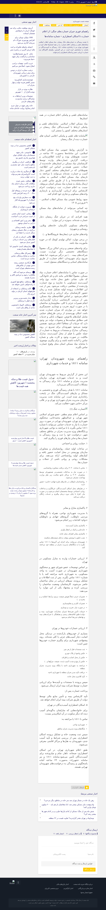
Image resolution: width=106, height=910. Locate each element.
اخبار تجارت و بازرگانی (85, 888)
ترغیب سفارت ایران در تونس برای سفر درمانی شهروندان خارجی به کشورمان (22, 73)
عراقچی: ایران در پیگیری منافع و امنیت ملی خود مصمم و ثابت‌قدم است (23, 164)
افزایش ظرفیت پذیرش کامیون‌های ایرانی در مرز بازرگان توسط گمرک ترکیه (23, 127)
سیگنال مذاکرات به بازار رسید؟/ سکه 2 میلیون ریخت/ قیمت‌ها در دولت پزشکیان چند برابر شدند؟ (22, 413)
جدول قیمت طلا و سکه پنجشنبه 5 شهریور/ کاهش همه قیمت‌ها (22, 382)
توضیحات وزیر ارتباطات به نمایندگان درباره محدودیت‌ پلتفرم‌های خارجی (24, 98)
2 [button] (34, 121)
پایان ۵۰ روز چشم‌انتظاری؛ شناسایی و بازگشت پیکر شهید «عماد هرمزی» (23, 56)
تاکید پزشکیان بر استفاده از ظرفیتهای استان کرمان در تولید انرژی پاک (23, 291)
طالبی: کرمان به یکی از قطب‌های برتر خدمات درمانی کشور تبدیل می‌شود (24, 239)
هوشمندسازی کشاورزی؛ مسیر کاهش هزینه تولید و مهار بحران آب (23, 82)
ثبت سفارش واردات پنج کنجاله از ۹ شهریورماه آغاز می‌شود (24, 200)
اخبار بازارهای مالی (62, 884)
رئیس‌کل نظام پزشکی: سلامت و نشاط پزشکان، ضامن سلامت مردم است (23, 256)
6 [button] (34, 133)
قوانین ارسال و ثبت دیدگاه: (82, 864)
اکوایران (75, 787)
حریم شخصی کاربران (52, 888)
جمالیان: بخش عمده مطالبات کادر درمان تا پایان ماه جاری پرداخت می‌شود (23, 183)
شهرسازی (76, 21)
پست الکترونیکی (59, 854)
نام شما (91, 854)
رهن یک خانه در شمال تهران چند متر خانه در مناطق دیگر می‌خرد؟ (69, 800)
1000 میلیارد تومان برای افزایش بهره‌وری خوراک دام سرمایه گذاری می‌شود (24, 40)
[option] (22, 125)
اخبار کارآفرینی (68, 888)
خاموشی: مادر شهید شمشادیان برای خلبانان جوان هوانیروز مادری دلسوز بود (24, 155)
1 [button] (34, 119)
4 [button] (34, 127)
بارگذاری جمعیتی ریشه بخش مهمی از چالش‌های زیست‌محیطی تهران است (24, 265)
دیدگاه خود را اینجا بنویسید (84, 843)
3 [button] (34, 124)
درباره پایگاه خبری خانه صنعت (83, 884)
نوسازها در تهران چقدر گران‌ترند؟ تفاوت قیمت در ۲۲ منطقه (71, 818)
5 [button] (34, 130)
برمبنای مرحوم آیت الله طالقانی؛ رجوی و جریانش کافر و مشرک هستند (22, 275)
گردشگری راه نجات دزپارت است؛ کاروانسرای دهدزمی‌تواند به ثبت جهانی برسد (22, 174)
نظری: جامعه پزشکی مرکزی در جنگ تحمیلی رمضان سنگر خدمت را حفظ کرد (23, 230)
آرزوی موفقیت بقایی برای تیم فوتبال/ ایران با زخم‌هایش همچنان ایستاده (22, 30)
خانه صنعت (53, 905)
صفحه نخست (84, 21)
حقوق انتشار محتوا (87, 892)
